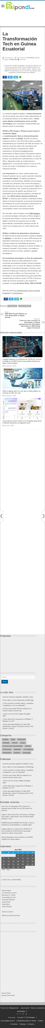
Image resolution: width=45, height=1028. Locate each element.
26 (4, 867)
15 (18, 861)
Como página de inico (9, 897)
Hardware (6, 743)
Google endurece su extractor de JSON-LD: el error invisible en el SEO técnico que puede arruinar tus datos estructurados (22, 361)
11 (32, 858)
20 (8, 864)
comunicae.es (18, 293)
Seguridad (17, 749)
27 (8, 867)
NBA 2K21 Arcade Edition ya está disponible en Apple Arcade (16, 314)
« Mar (3, 869)
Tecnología (26, 753)
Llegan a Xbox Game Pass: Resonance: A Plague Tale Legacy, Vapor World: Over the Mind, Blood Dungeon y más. (18, 817)
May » (9, 869)
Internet (23, 59)
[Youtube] (26, 1013)
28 (13, 867)
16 (23, 861)
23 (23, 864)
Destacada (21, 739)
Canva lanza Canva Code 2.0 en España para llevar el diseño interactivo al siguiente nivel (22, 422)
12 (4, 861)
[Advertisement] (22, 534)
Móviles (28, 746)
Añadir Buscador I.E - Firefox (26, 1021)
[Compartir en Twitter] (10, 77)
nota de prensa (25, 306)
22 (18, 864)
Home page (11, 1017)
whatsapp (20, 77)
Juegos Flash (6, 902)
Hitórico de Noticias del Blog (11, 915)
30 (23, 867)
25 (32, 864)
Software (17, 753)
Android (5, 739)
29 (18, 867)
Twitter (41, 1021)
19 (4, 864)
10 (28, 858)
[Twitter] (23, 1013)
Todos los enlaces (7, 912)
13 (8, 861)
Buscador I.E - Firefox (8, 895)
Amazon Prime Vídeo (8, 995)
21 (13, 864)
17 (28, 861)
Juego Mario (6, 904)
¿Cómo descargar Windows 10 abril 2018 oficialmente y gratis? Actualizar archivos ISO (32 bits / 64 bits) (18, 726)
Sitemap (23, 1024)
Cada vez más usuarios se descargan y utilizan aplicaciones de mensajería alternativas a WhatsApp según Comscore (29, 323)
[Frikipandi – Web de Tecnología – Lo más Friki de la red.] (22, 5)
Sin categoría (28, 749)
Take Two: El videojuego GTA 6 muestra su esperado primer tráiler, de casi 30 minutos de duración (16, 808)
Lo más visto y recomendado (12, 746)
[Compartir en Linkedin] (15, 77)
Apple (13, 739)
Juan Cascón (25, 1008)
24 (28, 864)
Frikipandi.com (14, 1008)
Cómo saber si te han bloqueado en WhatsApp (18, 700)
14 (13, 861)
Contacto (31, 1024)
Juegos (22, 743)
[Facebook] (20, 1013)
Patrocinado (7, 749)
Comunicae (9, 58)
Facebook (14, 1024)
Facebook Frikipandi (8, 899)
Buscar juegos (6, 890)
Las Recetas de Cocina (9, 893)
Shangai (31, 1017)
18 (32, 861)
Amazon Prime (6, 993)
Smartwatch (7, 753)
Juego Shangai (7, 906)
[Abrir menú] (3, 6)
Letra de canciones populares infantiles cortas (18, 697)
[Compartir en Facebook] (5, 77)
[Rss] (17, 1013)
